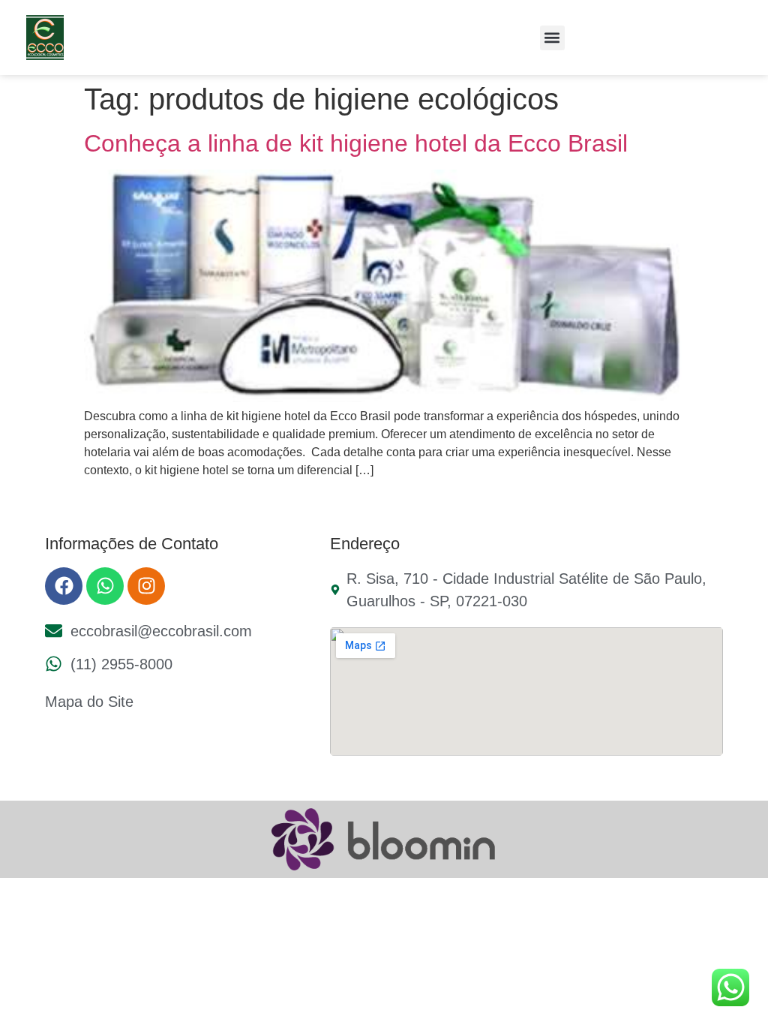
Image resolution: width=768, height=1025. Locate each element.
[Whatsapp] (105, 586)
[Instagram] (146, 586)
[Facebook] (63, 586)
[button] (552, 38)
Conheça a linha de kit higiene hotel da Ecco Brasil (356, 143)
